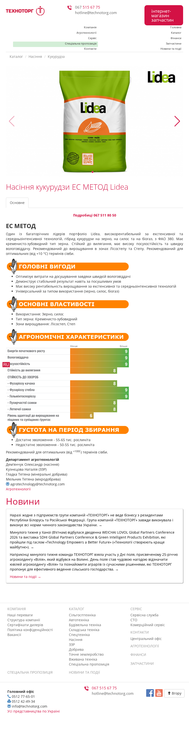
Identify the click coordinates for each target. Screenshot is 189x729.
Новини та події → (25, 576)
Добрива (76, 649)
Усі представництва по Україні (33, 711)
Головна (175, 27)
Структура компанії (23, 620)
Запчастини (173, 43)
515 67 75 (87, 7)
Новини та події (170, 49)
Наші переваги (20, 615)
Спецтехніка (79, 634)
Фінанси (176, 38)
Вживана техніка (83, 659)
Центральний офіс (146, 638)
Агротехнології (86, 32)
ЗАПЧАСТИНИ (142, 663)
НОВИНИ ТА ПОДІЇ (84, 672)
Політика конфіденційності (30, 629)
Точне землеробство (86, 654)
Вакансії (14, 634)
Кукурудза (56, 56)
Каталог (176, 32)
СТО (133, 620)
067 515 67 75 (104, 688)
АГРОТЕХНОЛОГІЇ (144, 646)
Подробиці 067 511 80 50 (94, 215)
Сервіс (92, 38)
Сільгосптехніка (82, 615)
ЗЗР (72, 644)
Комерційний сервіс (147, 624)
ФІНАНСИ (138, 654)
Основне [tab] (17, 202)
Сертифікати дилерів (25, 624)
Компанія (90, 27)
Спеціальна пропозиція (80, 43)
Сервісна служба (144, 615)
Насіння (35, 56)
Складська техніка (84, 629)
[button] (177, 121)
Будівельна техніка (85, 624)
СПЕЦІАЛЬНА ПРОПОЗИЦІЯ (30, 672)
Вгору (176, 693)
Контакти (90, 49)
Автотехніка (79, 620)
